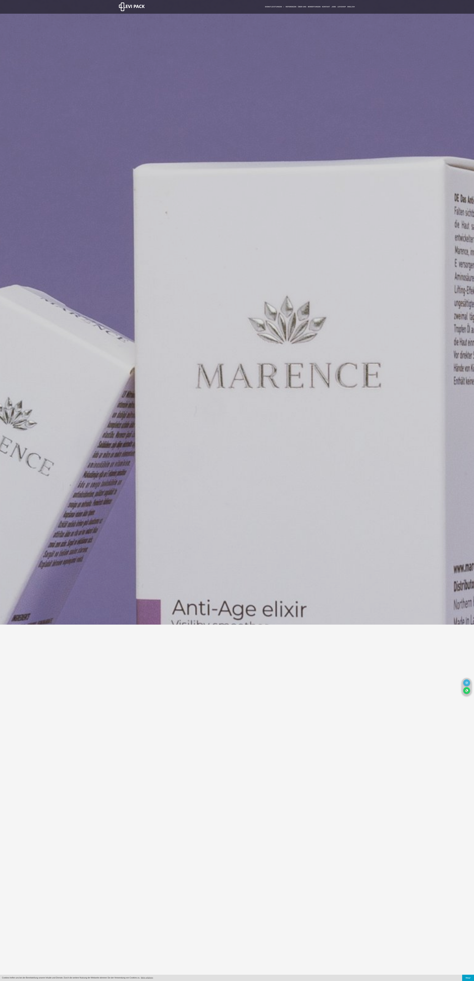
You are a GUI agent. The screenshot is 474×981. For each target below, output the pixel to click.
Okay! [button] (468, 978)
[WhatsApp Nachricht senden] (466, 690)
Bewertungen (314, 7)
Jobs (334, 7)
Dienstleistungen (273, 7)
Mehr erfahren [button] (147, 978)
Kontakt (326, 7)
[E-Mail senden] (466, 682)
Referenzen (291, 7)
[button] (283, 7)
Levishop (341, 7)
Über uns (302, 7)
